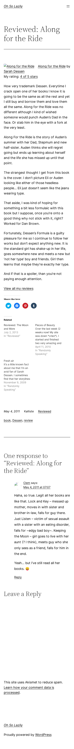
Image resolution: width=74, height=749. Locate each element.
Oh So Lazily (13, 6)
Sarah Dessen (14, 71)
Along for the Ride (52, 66)
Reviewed (44, 411)
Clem (26, 483)
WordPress (43, 735)
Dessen (17, 420)
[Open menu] (68, 6)
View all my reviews (18, 288)
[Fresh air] (19, 375)
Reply (18, 577)
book (7, 420)
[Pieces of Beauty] (51, 339)
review (28, 420)
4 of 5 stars (29, 76)
